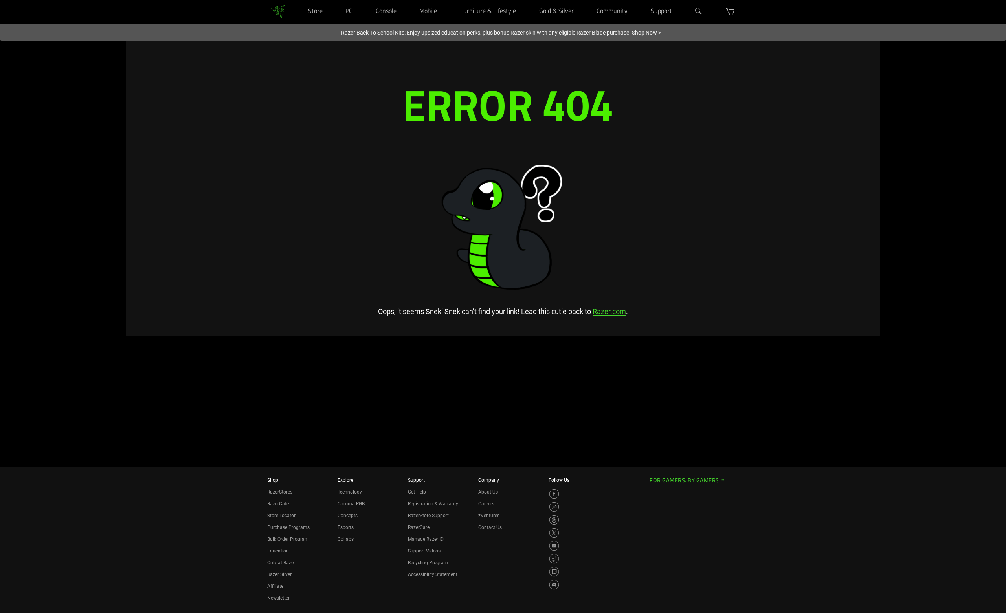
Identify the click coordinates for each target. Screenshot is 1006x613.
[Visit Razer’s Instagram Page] (554, 506)
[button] (730, 11)
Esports (346, 527)
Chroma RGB (351, 504)
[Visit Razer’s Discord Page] (554, 584)
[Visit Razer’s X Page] (554, 532)
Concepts (348, 515)
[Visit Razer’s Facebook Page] (554, 493)
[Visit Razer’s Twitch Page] (554, 571)
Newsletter (278, 598)
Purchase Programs (288, 527)
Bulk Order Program (288, 539)
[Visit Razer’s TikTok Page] (554, 558)
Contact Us (490, 527)
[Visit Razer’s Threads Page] (554, 519)
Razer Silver (279, 574)
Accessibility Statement (432, 574)
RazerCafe (278, 504)
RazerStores (279, 492)
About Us (488, 492)
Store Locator (281, 515)
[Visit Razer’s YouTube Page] (554, 545)
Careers (486, 504)
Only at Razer (281, 562)
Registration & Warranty (433, 504)
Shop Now (646, 32)
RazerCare (419, 527)
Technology (350, 492)
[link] (278, 11)
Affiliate (275, 586)
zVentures (488, 515)
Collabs (346, 539)
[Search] (699, 11)
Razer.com (609, 311)
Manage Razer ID (426, 539)
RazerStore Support (428, 515)
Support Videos (424, 551)
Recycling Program (428, 562)
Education (278, 551)
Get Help (417, 492)
